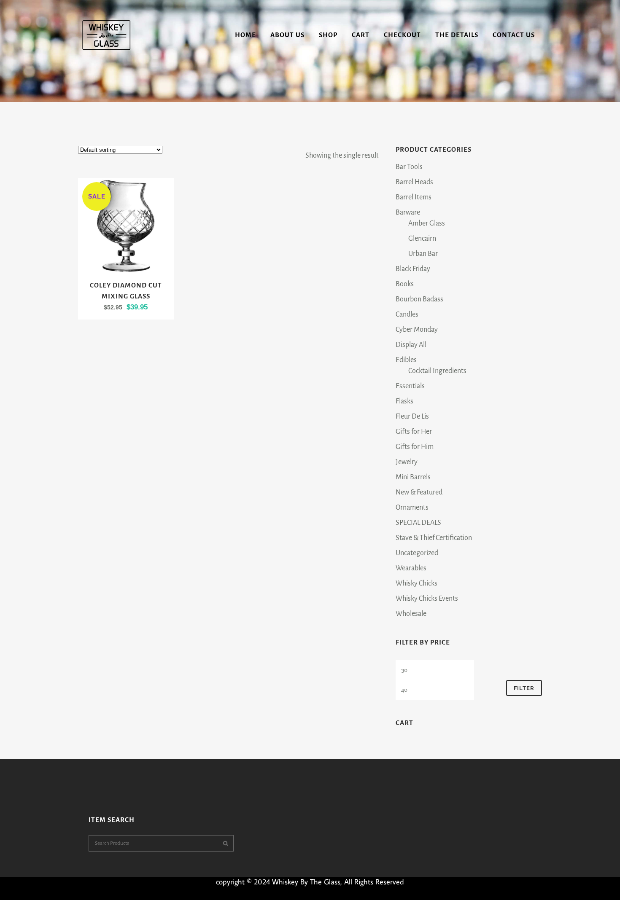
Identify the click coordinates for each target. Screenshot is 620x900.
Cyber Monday (417, 329)
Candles (407, 314)
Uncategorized (417, 553)
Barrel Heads (414, 182)
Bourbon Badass (419, 299)
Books (405, 284)
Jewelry (407, 462)
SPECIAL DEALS (418, 523)
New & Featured (419, 492)
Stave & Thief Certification (434, 538)
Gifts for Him (415, 447)
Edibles (406, 360)
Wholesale (411, 614)
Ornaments (412, 507)
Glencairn (422, 238)
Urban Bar (423, 254)
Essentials (410, 386)
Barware (408, 212)
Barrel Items (413, 197)
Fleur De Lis (412, 416)
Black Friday (413, 269)
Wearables (411, 568)
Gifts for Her (414, 431)
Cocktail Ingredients (437, 371)
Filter (524, 688)
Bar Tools (409, 167)
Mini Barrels (413, 477)
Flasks (404, 401)
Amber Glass (426, 223)
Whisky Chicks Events (427, 598)
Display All (411, 345)
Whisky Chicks (416, 583)
